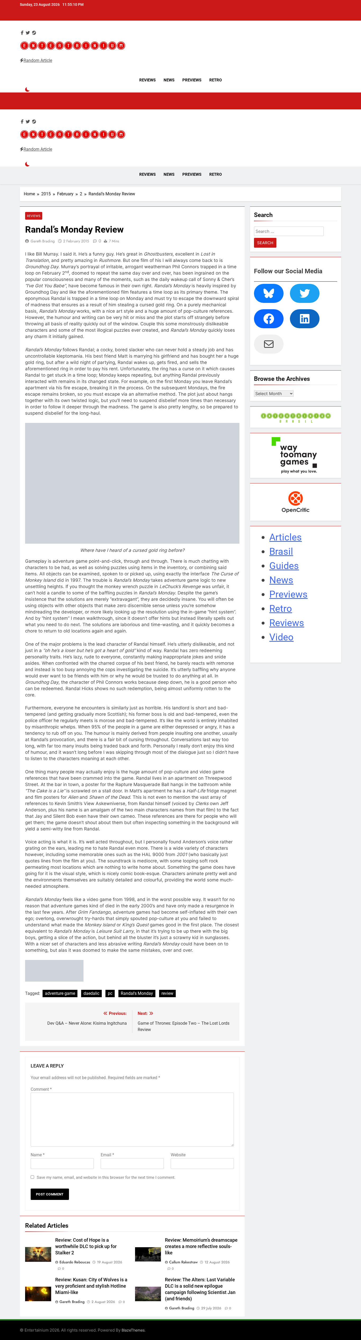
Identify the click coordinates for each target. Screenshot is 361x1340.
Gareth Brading (43, 241)
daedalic (91, 993)
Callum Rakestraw (183, 1262)
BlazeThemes (133, 1330)
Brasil (281, 551)
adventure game (60, 993)
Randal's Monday (137, 993)
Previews (191, 80)
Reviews (147, 80)
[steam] (34, 32)
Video (281, 637)
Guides (284, 565)
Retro (215, 80)
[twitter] (28, 32)
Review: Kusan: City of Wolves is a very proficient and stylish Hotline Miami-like (91, 1286)
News (169, 80)
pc (110, 993)
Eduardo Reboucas (74, 1262)
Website (178, 1154)
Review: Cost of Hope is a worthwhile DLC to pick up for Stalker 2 (86, 1246)
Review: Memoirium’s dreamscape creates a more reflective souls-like (201, 1246)
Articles (285, 537)
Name (38, 1154)
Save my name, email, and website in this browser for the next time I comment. (106, 1177)
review (167, 993)
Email (107, 1154)
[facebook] (22, 32)
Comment (41, 1089)
